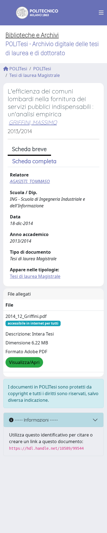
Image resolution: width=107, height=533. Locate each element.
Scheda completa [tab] (34, 161)
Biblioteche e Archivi (32, 35)
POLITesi (17, 69)
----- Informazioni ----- (35, 420)
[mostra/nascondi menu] (101, 12)
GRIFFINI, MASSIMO (33, 122)
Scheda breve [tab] (29, 149)
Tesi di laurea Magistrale (34, 75)
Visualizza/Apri (24, 362)
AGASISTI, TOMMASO (30, 181)
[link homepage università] (33, 12)
